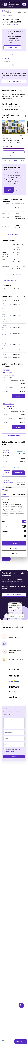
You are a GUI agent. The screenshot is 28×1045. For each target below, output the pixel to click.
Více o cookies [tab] (22, 494)
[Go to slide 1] (14, 160)
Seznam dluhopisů (8, 15)
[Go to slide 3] (16, 160)
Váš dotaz (7, 720)
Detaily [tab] (13, 494)
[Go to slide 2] (15, 160)
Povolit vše (14, 543)
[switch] (24, 526)
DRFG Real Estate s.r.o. (12, 24)
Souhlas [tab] (4, 494)
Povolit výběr (14, 548)
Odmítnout (14, 553)
